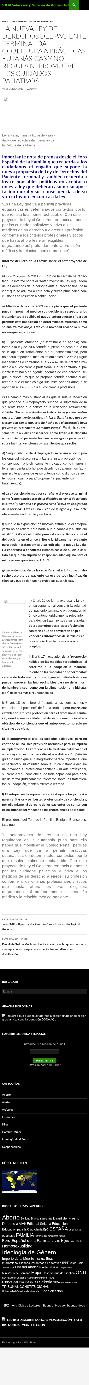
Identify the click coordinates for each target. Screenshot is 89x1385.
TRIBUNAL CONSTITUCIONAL (25, 1286)
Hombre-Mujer (22, 21)
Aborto (6, 1094)
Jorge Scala (76, 1263)
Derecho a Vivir (14, 1224)
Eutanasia (8, 1117)
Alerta (6, 21)
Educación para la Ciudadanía (22, 1229)
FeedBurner (53, 1064)
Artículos (7, 1109)
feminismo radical (56, 1236)
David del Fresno (66, 1218)
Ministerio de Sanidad (16, 1273)
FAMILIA (25, 1235)
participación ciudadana (14, 1277)
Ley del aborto (26, 1267)
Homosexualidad (17, 1246)
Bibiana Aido (46, 1218)
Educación (60, 1224)
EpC (45, 1229)
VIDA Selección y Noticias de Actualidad (35, 5)
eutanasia (8, 1235)
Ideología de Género (15, 1139)
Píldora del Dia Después (20, 1282)
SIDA (56, 1282)
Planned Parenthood (36, 1277)
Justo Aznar (8, 1267)
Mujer (36, 1272)
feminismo (41, 1235)
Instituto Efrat (44, 1258)
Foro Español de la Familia (26, 1240)
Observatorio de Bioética (58, 1273)
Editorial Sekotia (39, 1224)
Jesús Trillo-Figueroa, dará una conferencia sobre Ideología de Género (41, 924)
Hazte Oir (55, 1241)
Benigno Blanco (29, 1218)
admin (33, 88)
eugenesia (75, 1229)
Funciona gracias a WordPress (19, 1342)
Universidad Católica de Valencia (21, 1291)
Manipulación (65, 1267)
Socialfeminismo (69, 1282)
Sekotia (45, 1282)
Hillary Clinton (76, 1241)
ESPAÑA (58, 1229)
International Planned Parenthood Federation (31, 1262)
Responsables (43, 21)
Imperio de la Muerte (18, 1258)
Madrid (54, 1267)
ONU (81, 1272)
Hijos (5, 1124)
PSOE (51, 1277)
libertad (44, 1267)
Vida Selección (51, 1291)
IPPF (65, 1262)
